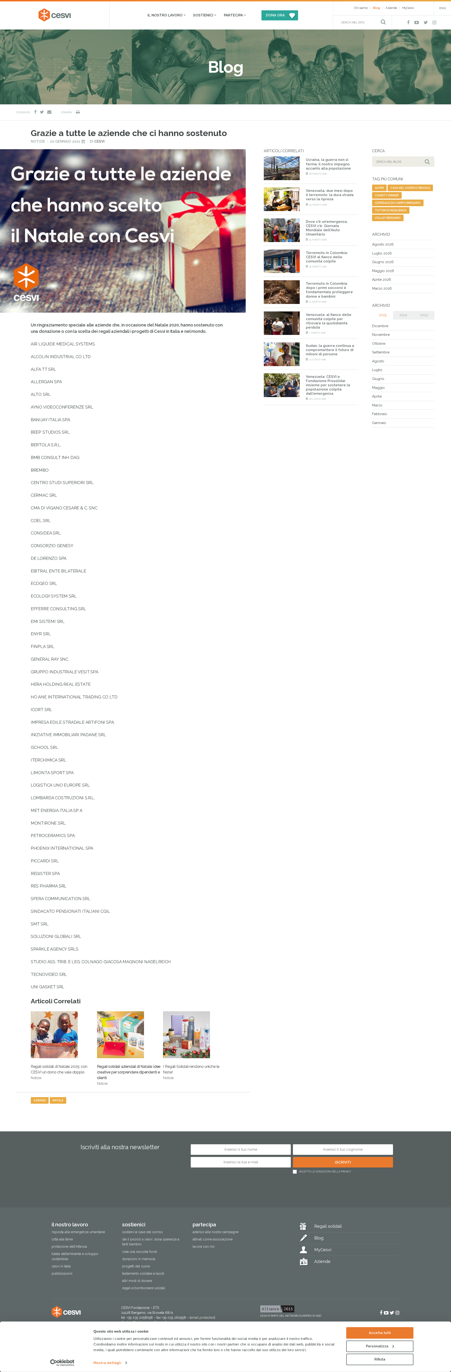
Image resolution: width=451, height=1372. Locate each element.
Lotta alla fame (62, 1239)
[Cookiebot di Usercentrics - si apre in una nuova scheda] (62, 1362)
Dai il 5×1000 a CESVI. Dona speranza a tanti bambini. (150, 1241)
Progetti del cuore (136, 1266)
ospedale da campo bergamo (398, 203)
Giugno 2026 (383, 262)
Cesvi (99, 141)
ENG (442, 8)
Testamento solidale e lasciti (143, 1273)
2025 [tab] (382, 315)
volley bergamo (388, 218)
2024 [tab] (403, 315)
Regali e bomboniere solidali (143, 1288)
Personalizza (377, 1346)
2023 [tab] (424, 315)
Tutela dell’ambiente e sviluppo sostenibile (75, 1256)
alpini (379, 188)
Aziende (391, 8)
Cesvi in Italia (61, 1266)
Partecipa (233, 15)
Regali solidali (328, 1226)
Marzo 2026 (382, 288)
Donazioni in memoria (138, 1259)
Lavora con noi (203, 1246)
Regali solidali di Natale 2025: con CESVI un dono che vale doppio (59, 1072)
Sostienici (203, 15)
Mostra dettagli (107, 1363)
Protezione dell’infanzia (69, 1246)
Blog (376, 8)
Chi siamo (361, 8)
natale (58, 1100)
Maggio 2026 (383, 271)
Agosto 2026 (383, 244)
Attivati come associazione (213, 1239)
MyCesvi (408, 8)
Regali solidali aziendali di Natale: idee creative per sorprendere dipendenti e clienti (129, 1074)
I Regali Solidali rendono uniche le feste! (191, 1072)
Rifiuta (379, 1359)
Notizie (38, 141)
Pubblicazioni (62, 1273)
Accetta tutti (380, 1333)
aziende (40, 1100)
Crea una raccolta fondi (139, 1251)
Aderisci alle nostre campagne (215, 1232)
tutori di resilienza (391, 210)
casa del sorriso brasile (410, 188)
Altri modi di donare (137, 1280)
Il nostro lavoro (165, 15)
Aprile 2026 (381, 279)
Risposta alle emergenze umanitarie (78, 1232)
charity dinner (387, 195)
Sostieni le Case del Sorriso (142, 1232)
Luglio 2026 (382, 253)
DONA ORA (275, 15)
